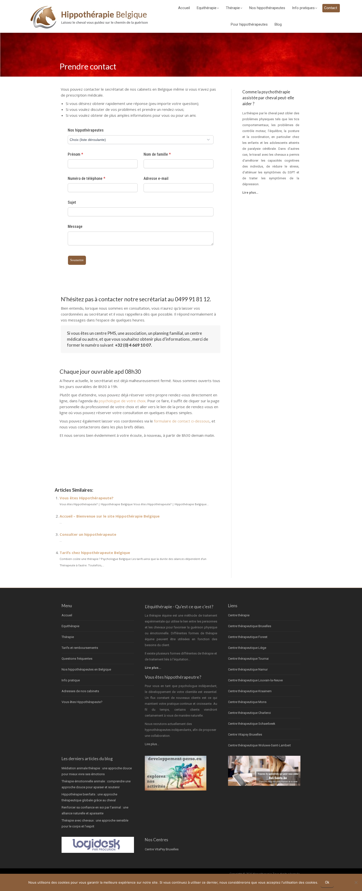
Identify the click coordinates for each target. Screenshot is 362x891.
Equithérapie (70, 626)
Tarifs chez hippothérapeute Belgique (95, 552)
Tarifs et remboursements (80, 648)
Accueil (67, 615)
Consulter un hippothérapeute (88, 534)
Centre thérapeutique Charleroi (249, 713)
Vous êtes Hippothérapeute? (87, 497)
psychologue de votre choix (122, 400)
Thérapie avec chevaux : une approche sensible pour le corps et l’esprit (95, 823)
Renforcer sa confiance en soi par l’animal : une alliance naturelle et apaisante (95, 810)
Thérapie (68, 637)
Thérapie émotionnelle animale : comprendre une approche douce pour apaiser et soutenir (96, 784)
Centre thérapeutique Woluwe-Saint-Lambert (259, 745)
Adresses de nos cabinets (80, 691)
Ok (327, 882)
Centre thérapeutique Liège (247, 648)
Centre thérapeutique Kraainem (250, 691)
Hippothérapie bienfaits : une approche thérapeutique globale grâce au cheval (89, 797)
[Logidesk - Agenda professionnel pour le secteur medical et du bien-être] (98, 852)
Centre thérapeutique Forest (247, 637)
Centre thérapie (238, 615)
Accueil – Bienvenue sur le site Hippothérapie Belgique (110, 516)
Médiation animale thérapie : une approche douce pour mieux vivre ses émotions (97, 771)
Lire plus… (250, 192)
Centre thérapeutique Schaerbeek (251, 723)
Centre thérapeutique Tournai (248, 658)
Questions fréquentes (77, 658)
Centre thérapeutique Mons (247, 702)
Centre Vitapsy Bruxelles (245, 734)
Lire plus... (152, 744)
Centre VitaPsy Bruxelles (162, 849)
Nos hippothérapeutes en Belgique (86, 669)
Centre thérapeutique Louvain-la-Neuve (255, 680)
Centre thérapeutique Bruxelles (249, 626)
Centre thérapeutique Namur (248, 669)
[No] (355, 882)
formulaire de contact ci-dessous (182, 421)
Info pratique (71, 680)
